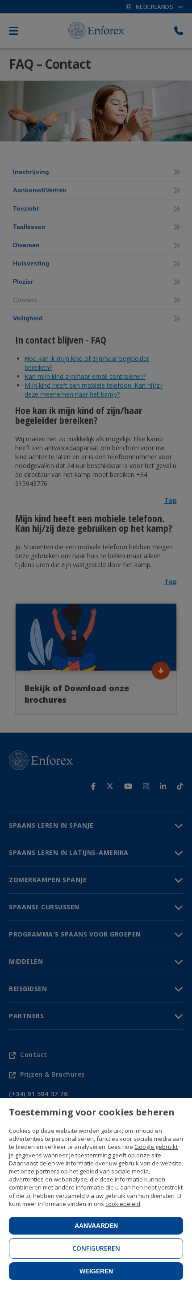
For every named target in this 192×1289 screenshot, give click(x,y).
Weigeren (96, 1271)
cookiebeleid (122, 1204)
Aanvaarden (96, 1225)
